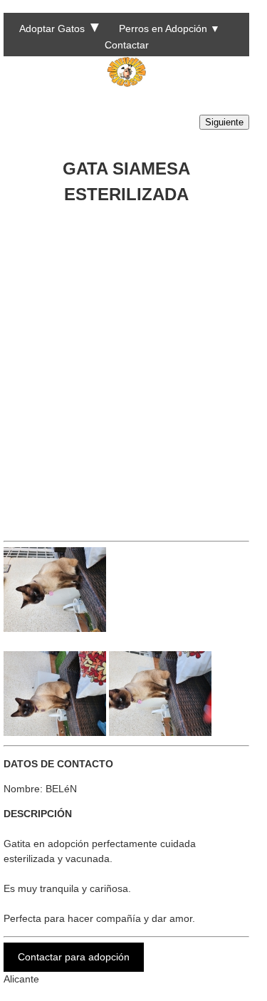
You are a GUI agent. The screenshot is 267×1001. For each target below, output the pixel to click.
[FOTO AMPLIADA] (55, 628)
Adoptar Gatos (52, 28)
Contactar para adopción (74, 957)
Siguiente (224, 122)
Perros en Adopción (163, 28)
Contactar (127, 45)
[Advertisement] (133, 367)
